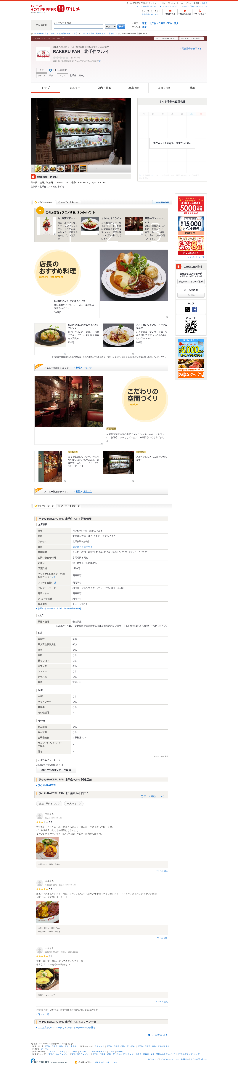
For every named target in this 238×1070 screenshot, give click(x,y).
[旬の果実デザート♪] (46, 226)
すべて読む (162, 870)
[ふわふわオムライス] (90, 226)
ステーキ (61, 1052)
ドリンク (87, 367)
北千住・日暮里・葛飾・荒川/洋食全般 (153, 1046)
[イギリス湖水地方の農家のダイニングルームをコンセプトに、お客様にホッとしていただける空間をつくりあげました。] (69, 410)
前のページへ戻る (40, 33)
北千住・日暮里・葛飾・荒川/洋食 (120, 1046)
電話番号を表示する (192, 48)
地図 (192, 87)
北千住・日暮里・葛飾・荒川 (163, 23)
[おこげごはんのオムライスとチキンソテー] (50, 339)
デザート (120, 1052)
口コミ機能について (154, 796)
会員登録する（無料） (151, 14)
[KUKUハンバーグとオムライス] (134, 284)
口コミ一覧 (43, 1014)
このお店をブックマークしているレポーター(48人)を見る (66, 1027)
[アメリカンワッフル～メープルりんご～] (118, 339)
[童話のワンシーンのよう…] (134, 226)
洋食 (144, 27)
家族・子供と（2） (48, 803)
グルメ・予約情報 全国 (60, 33)
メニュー (75, 87)
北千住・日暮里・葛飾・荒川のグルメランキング (112, 1054)
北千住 (204, 3)
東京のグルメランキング (59, 1054)
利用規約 (185, 1059)
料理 (78, 367)
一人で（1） (73, 803)
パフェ (111, 1052)
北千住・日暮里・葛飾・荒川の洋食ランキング (155, 1054)
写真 (133, 87)
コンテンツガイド (169, 6)
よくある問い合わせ (147, 6)
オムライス (84, 1052)
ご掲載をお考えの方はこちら (105, 1062)
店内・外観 (104, 87)
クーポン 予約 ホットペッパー (194, 6)
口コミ (163, 87)
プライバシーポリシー (169, 1059)
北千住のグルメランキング (188, 1054)
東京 (144, 23)
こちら (52, 577)
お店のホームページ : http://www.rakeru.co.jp (60, 608)
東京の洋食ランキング (80, 1054)
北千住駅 (45, 1049)
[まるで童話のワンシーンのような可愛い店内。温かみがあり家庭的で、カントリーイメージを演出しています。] (50, 466)
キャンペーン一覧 (196, 257)
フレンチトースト (98, 1052)
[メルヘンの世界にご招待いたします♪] (118, 466)
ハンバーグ (72, 1052)
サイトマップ (152, 1059)
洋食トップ (99, 1046)
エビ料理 (51, 1052)
